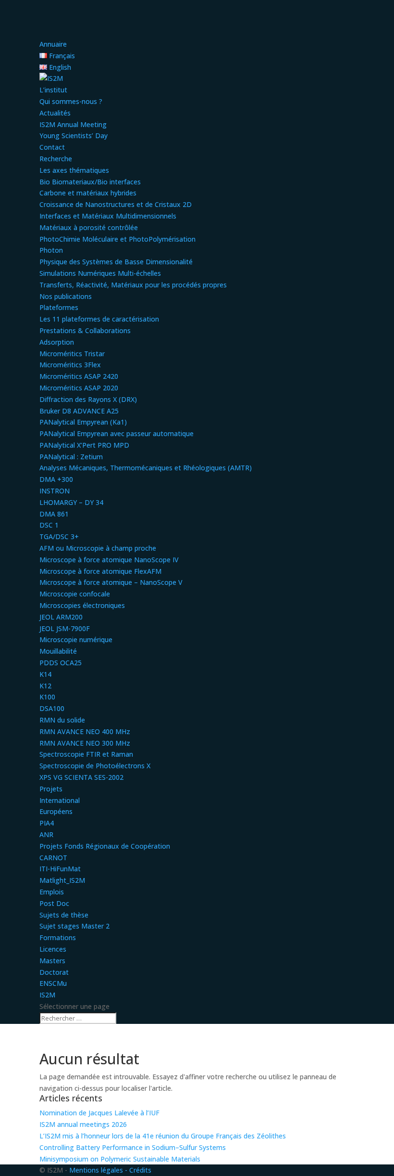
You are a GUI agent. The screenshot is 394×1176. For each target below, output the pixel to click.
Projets (50, 788)
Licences (52, 949)
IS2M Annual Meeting (73, 124)
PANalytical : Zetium (71, 456)
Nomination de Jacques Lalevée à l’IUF (99, 1112)
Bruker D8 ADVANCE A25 (79, 410)
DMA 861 (54, 513)
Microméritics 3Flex (70, 364)
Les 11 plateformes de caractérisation (99, 318)
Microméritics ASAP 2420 (78, 376)
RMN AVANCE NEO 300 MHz (84, 743)
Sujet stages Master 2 (74, 925)
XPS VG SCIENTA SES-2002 (81, 777)
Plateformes (58, 307)
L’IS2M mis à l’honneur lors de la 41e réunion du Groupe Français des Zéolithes (162, 1135)
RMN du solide (62, 719)
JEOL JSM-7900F (64, 628)
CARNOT (53, 857)
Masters (52, 960)
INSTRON (54, 490)
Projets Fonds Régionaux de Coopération (104, 846)
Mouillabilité (58, 651)
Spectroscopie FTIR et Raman (86, 754)
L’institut (53, 89)
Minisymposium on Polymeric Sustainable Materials (119, 1158)
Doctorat (54, 972)
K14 (45, 674)
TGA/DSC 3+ (59, 536)
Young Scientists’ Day (73, 135)
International (59, 800)
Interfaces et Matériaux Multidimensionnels (107, 215)
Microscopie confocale (74, 593)
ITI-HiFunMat (60, 868)
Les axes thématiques (74, 170)
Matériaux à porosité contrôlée (88, 227)
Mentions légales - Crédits (110, 1170)
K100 (47, 696)
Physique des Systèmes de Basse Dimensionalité (116, 261)
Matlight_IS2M (62, 880)
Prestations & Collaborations (85, 330)
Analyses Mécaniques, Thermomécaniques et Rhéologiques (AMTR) (145, 467)
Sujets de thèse (63, 914)
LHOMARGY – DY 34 (71, 502)
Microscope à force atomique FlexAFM (100, 571)
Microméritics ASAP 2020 (78, 387)
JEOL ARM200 (61, 616)
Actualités (55, 112)
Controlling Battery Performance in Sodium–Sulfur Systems (132, 1147)
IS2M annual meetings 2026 (83, 1124)
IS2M (47, 994)
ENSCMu (53, 983)
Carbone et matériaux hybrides (87, 192)
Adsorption (56, 342)
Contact (52, 147)
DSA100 (51, 708)
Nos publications (65, 296)
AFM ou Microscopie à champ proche (97, 548)
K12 (45, 685)
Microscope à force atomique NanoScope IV (109, 559)
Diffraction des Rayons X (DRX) (88, 399)
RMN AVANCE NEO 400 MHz (84, 731)
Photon (51, 250)
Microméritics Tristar (72, 353)
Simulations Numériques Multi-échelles (100, 273)
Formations (57, 937)
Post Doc (54, 903)
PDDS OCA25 (60, 662)
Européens (56, 811)
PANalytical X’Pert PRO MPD (84, 445)
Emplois (51, 891)
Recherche (55, 158)
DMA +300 (56, 479)
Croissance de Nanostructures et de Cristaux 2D (115, 204)
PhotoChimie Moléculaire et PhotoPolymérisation (117, 239)
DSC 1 (49, 525)
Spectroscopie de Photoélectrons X (94, 765)
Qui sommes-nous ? (70, 101)
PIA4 (46, 822)
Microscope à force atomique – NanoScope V (111, 582)
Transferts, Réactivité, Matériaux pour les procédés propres (133, 284)
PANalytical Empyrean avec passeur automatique (116, 433)
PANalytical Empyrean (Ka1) (83, 421)
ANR (46, 834)
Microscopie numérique (75, 639)
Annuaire (53, 44)
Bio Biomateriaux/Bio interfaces (90, 181)
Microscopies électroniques (82, 605)
